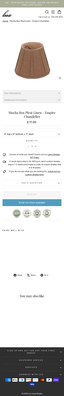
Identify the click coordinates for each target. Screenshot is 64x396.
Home (5, 21)
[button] (32, 93)
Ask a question (32, 183)
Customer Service (31, 360)
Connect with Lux (31, 374)
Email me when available (32, 202)
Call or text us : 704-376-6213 (50, 17)
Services (31, 367)
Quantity (32, 141)
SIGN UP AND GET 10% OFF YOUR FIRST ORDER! (31, 352)
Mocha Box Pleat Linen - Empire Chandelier (29, 21)
